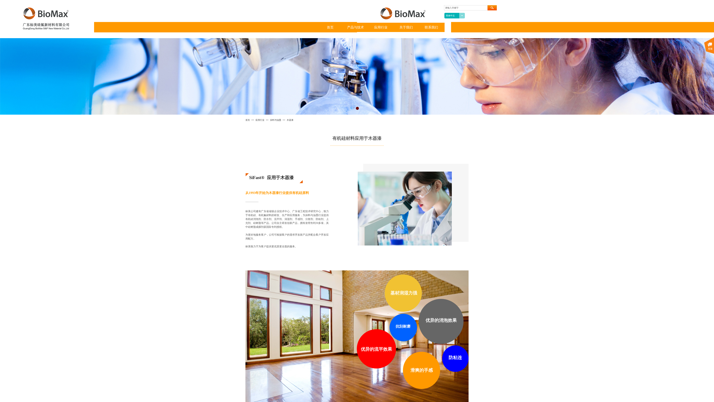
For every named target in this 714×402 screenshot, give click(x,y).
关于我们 (406, 27)
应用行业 (259, 120)
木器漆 (290, 120)
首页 (247, 120)
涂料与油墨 (275, 120)
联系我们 (431, 27)
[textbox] (466, 7)
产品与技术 (355, 27)
